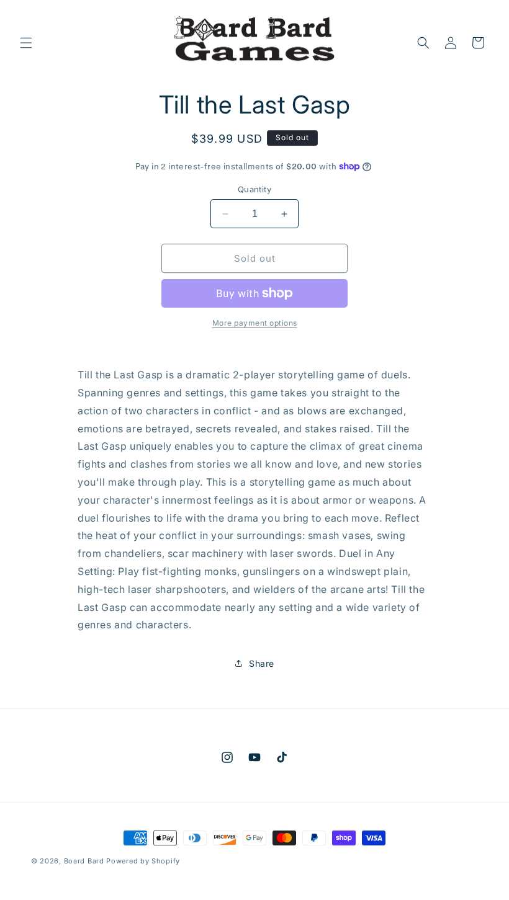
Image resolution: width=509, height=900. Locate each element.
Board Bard (84, 861)
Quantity (254, 189)
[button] (26, 42)
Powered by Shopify (143, 861)
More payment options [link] (254, 322)
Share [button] (261, 663)
